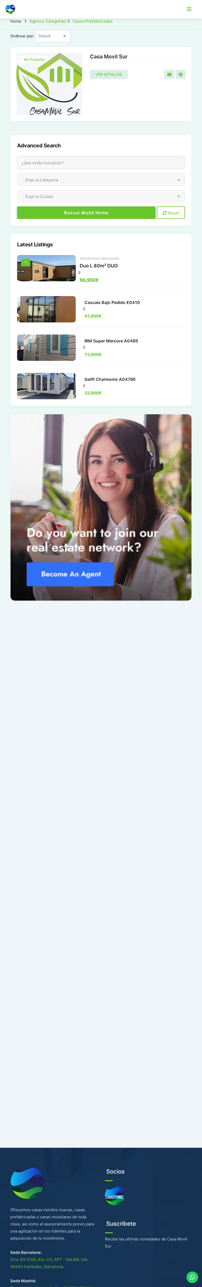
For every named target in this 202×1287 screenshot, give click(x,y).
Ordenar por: (22, 35)
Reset (173, 213)
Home (15, 21)
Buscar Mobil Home (86, 212)
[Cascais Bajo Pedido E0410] (46, 309)
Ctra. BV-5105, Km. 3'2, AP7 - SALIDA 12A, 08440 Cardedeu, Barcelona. (49, 1263)
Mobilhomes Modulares (99, 258)
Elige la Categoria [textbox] (41, 179)
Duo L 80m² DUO (99, 265)
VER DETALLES (109, 74)
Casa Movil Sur (109, 56)
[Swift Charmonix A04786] (46, 386)
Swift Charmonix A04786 (109, 379)
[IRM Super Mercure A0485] (46, 348)
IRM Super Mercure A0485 (111, 340)
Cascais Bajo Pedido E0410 (112, 302)
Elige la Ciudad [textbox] (39, 196)
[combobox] (101, 179)
